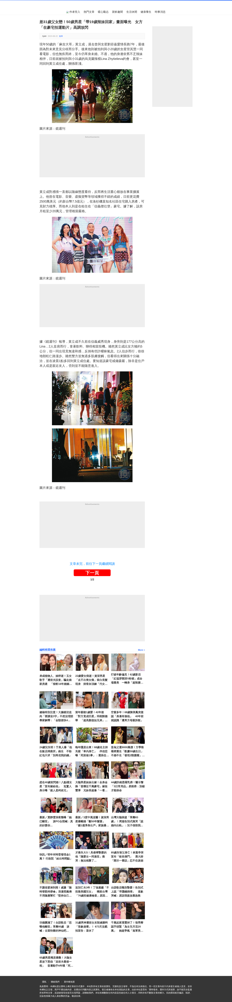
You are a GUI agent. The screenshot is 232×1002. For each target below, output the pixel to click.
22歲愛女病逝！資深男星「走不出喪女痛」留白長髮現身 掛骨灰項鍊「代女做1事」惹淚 (92, 680)
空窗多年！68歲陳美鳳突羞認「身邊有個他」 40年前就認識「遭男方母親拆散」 (127, 716)
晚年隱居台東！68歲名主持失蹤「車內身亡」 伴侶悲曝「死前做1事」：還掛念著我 (92, 751)
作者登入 (74, 11)
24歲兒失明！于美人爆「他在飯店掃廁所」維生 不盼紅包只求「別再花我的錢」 (55, 751)
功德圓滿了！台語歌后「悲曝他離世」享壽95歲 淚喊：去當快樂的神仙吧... (55, 926)
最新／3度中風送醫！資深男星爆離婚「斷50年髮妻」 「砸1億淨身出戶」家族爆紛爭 (92, 821)
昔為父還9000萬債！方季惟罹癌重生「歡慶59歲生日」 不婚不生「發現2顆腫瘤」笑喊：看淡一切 (128, 751)
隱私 (44, 982)
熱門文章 (89, 11)
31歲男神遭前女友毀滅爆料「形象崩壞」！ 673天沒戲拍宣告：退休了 (91, 926)
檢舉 (61, 36)
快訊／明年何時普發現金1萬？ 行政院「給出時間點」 (56, 856)
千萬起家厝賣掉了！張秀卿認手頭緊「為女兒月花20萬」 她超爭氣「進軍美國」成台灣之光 (127, 927)
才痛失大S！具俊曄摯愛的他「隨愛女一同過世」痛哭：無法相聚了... (91, 856)
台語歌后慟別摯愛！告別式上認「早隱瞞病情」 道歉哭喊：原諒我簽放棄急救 (127, 891)
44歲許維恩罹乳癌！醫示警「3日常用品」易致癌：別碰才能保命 (128, 786)
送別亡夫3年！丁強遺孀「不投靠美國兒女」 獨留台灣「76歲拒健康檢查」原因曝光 (92, 892)
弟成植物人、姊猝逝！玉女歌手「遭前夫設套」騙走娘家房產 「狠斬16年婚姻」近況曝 (55, 680)
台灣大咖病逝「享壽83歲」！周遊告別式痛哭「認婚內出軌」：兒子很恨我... (127, 821)
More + (141, 650)
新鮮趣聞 (117, 11)
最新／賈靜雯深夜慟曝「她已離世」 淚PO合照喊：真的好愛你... (56, 821)
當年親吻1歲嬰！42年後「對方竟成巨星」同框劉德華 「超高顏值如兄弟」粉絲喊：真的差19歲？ (91, 716)
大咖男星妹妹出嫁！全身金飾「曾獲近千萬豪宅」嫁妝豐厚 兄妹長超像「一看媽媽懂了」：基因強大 (91, 786)
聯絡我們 (55, 982)
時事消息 (160, 11)
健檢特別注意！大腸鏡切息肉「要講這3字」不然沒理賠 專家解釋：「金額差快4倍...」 (56, 716)
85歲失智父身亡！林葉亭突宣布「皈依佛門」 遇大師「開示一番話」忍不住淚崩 (127, 856)
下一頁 (92, 572)
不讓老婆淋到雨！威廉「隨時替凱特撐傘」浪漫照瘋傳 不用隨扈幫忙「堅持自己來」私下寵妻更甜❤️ (56, 892)
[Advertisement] (92, 158)
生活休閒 (131, 11)
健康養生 (146, 11)
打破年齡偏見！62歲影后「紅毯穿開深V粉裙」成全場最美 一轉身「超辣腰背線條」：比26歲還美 (127, 679)
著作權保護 (69, 982)
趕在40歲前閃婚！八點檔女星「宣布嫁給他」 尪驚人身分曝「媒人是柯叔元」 (55, 786)
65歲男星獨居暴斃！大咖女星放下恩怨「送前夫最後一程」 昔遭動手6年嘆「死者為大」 (56, 962)
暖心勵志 (103, 11)
